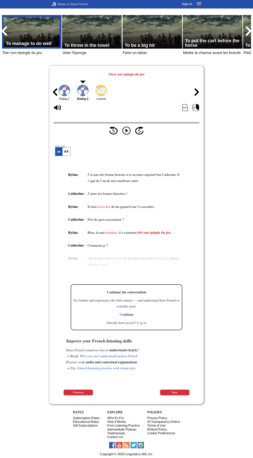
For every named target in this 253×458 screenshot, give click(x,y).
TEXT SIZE (60, 146)
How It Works (116, 421)
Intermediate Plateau (121, 429)
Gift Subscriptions (85, 425)
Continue (127, 314)
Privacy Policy (157, 418)
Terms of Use (156, 425)
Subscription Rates (86, 418)
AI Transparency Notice (163, 421)
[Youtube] (119, 445)
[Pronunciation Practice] (195, 107)
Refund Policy (157, 429)
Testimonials (116, 433)
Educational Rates (86, 421)
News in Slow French (60, 4)
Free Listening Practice (123, 425)
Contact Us (115, 437)
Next (174, 392)
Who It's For (115, 418)
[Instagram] (141, 445)
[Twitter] (133, 445)
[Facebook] (112, 445)
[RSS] (126, 445)
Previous (78, 392)
